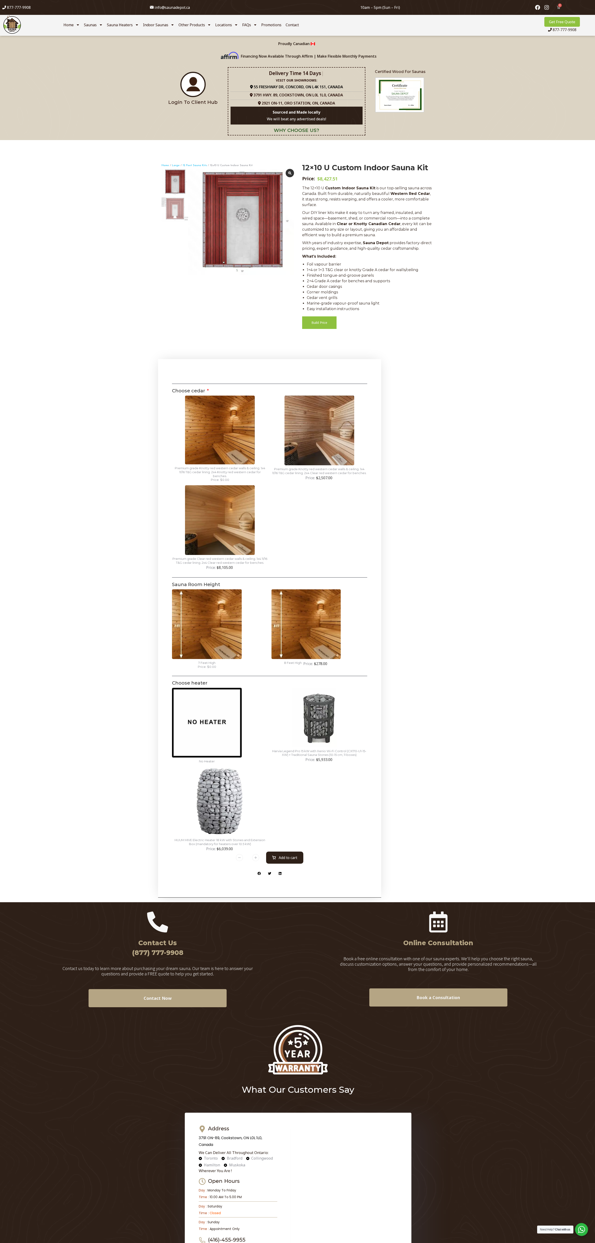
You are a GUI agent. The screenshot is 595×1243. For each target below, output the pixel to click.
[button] (365, 549)
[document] (297, 621)
